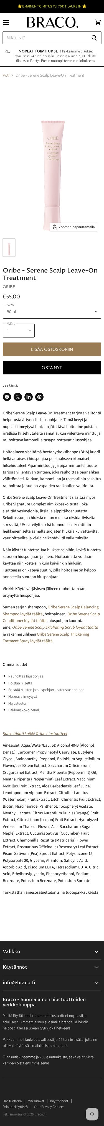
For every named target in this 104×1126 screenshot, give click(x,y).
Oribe (9, 286)
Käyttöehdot (59, 1101)
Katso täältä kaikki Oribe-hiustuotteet (35, 734)
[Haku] (94, 37)
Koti (6, 75)
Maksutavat (36, 1101)
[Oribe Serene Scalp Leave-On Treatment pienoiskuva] (9, 247)
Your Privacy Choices (49, 1106)
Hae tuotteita (12, 1101)
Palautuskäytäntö (15, 1106)
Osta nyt (52, 367)
